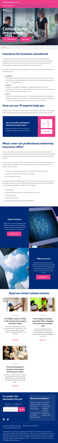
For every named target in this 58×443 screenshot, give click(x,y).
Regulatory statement (45, 410)
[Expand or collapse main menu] (55, 10)
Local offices (33, 415)
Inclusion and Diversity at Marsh (12, 428)
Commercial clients (35, 402)
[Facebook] (4, 419)
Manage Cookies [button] (34, 417)
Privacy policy (34, 406)
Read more (15, 340)
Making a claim (46, 415)
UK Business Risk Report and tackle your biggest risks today (31, 5)
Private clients (34, 408)
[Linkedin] (8, 419)
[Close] (55, 2)
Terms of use (46, 402)
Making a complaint (35, 404)
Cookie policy (46, 413)
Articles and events (35, 413)
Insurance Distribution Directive (12, 426)
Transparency (46, 406)
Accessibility (45, 404)
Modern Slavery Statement (30, 426)
